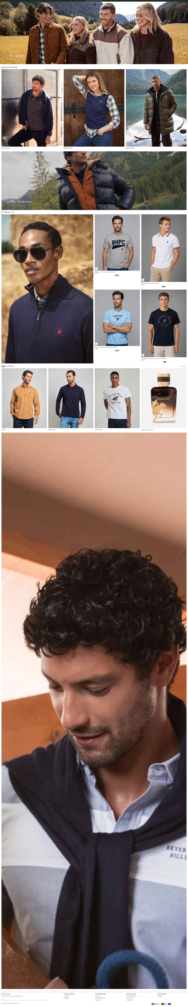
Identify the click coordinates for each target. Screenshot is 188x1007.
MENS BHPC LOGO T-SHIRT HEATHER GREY (105, 272)
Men (3, 366)
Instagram (66, 998)
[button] (115, 275)
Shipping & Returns (100, 998)
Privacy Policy (129, 998)
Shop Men (13, 59)
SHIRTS (4, 429)
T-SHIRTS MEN (98, 429)
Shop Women (22, 59)
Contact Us (98, 996)
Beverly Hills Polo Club (18, 205)
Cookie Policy (129, 1000)
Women (10, 366)
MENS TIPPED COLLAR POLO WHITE (149, 283)
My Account (98, 1000)
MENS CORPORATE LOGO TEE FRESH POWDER (106, 347)
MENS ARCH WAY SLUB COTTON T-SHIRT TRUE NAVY (153, 358)
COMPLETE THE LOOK (147, 429)
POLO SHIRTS (52, 429)
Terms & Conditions (131, 996)
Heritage (160, 996)
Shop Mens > (183, 366)
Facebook (66, 996)
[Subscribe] (44, 999)
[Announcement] (94, 0)
